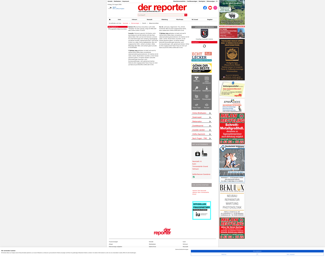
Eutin (119, 19)
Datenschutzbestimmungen (181, 249)
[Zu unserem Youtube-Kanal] (210, 8)
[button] (216, 1)
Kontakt (110, 1)
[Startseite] (109, 19)
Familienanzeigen (192, 1)
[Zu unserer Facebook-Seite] (205, 8)
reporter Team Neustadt (199, 190)
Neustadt (149, 19)
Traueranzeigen (113, 241)
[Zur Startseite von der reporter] (162, 8)
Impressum (125, 1)
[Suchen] (186, 15)
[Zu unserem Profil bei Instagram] (215, 8)
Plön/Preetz (179, 19)
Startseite (125, 23)
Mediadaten (117, 1)
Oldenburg (164, 19)
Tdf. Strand (195, 19)
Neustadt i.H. (197, 161)
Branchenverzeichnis (179, 1)
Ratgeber (210, 19)
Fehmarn (134, 19)
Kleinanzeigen (211, 1)
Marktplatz (202, 1)
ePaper (111, 244)
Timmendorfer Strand (200, 166)
